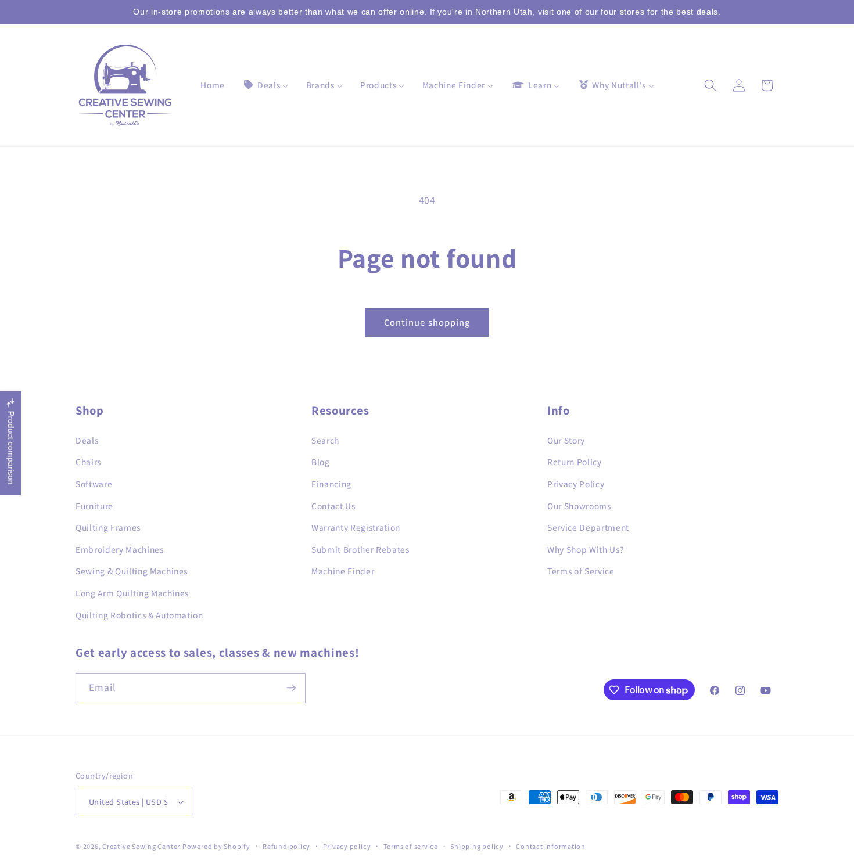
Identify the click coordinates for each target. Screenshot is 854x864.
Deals (87, 440)
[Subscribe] (291, 688)
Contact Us (333, 506)
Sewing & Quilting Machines (132, 571)
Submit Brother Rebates (360, 549)
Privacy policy (347, 846)
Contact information (551, 846)
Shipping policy (477, 846)
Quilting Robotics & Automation (139, 615)
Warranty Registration (355, 527)
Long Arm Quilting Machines (132, 593)
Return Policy (574, 461)
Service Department (588, 527)
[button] (710, 85)
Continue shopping (427, 322)
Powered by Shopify (216, 846)
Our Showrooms (579, 506)
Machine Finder (342, 571)
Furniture (94, 506)
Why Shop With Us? (585, 549)
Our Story (566, 440)
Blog (320, 461)
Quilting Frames (108, 527)
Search (325, 440)
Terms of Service (581, 571)
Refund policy (286, 846)
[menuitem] (213, 85)
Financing (331, 483)
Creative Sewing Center (141, 846)
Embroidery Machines (120, 549)
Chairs (88, 461)
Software (94, 483)
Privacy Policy (575, 483)
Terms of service (410, 846)
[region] (427, 12)
